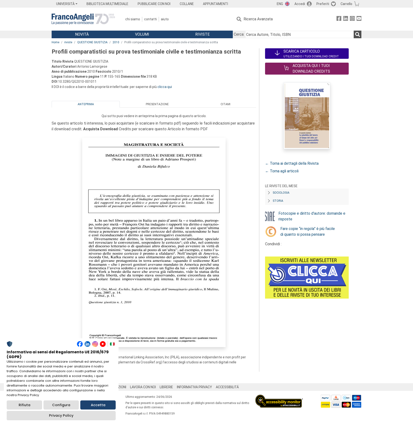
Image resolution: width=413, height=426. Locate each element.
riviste (68, 42)
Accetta (98, 405)
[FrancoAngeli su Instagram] (352, 19)
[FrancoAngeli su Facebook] (339, 19)
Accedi (299, 4)
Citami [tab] (225, 104)
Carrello (346, 4)
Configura (61, 405)
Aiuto (165, 19)
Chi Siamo (132, 19)
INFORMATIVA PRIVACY (194, 387)
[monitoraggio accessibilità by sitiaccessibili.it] (279, 397)
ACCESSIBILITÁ (227, 387)
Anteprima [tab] (86, 104)
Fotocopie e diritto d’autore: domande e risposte (311, 216)
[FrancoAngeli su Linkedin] (345, 19)
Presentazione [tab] (157, 104)
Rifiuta (24, 405)
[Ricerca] (357, 34)
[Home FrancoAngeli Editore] (83, 19)
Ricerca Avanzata (258, 19)
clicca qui (165, 87)
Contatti (150, 19)
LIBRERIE (166, 387)
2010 (116, 42)
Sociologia (281, 192)
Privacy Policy (61, 415)
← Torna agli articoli (282, 171)
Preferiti (322, 4)
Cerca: (239, 34)
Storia (278, 200)
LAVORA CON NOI (143, 387)
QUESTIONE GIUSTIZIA (92, 42)
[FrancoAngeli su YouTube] (359, 19)
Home (55, 42)
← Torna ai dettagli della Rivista (292, 163)
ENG (280, 4)
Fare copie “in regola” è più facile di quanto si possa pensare (307, 231)
